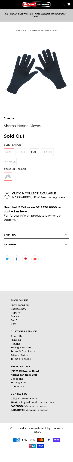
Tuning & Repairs (21, 348)
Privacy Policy (19, 355)
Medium (21, 152)
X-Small (10, 162)
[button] (36, 235)
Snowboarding (20, 305)
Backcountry (18, 309)
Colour (15, 169)
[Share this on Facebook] (16, 259)
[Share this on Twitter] (7, 259)
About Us (16, 336)
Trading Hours (19, 382)
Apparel (15, 313)
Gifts (13, 324)
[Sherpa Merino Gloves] (36, 72)
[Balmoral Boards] (36, 4)
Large (9, 152)
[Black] (8, 177)
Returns (15, 344)
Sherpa (9, 118)
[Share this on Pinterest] (25, 259)
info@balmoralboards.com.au (37, 402)
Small (34, 152)
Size (12, 145)
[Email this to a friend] (35, 259)
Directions (17, 379)
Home (19, 30)
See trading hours (53, 197)
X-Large (47, 152)
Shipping (16, 340)
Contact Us (17, 386)
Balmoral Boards (30, 428)
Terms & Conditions (23, 351)
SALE (14, 320)
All (27, 30)
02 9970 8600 (27, 398)
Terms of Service (21, 359)
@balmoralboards (36, 406)
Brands (15, 316)
